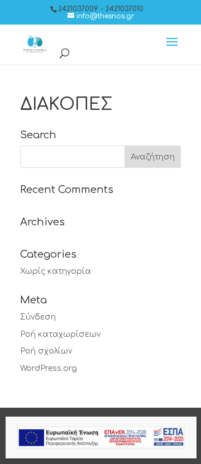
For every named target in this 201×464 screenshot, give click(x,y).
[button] (172, 49)
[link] (101, 16)
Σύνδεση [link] (38, 317)
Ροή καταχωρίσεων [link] (60, 334)
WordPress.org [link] (48, 368)
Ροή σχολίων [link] (46, 351)
